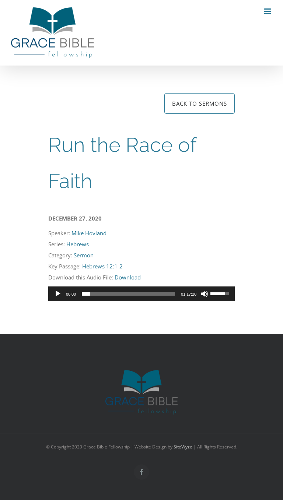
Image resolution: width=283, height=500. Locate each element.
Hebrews (77, 244)
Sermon (84, 255)
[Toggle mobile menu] (268, 11)
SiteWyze (183, 447)
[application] (141, 293)
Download (128, 277)
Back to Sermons (199, 103)
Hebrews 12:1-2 (102, 266)
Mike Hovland (88, 233)
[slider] (128, 294)
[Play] (58, 293)
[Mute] (204, 293)
